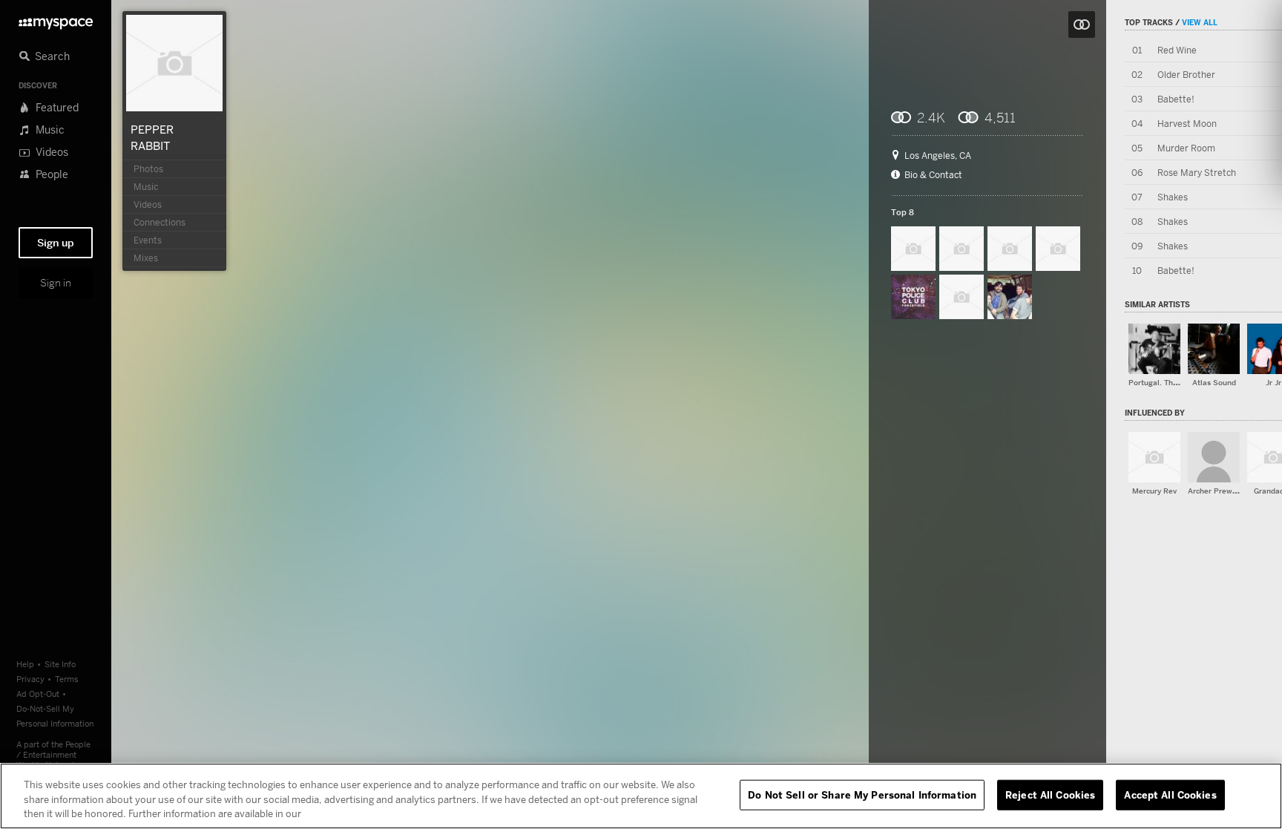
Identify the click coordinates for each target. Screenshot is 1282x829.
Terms (67, 678)
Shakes (1172, 197)
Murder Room (1186, 148)
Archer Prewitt (1214, 491)
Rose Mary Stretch (1196, 172)
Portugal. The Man (1161, 382)
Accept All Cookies (1170, 794)
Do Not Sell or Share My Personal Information (862, 794)
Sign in (55, 282)
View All (1199, 22)
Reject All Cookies (1050, 794)
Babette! (1175, 99)
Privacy (30, 678)
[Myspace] (56, 19)
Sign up (55, 242)
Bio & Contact (933, 175)
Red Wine (1177, 50)
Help (25, 663)
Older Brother (1186, 74)
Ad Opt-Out (37, 693)
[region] (641, 796)
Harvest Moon (1187, 123)
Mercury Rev (1154, 491)
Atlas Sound (1214, 382)
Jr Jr (1273, 382)
